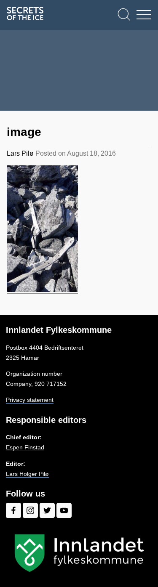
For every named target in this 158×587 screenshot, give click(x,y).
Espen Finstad (25, 447)
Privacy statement (30, 399)
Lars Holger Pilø (27, 473)
